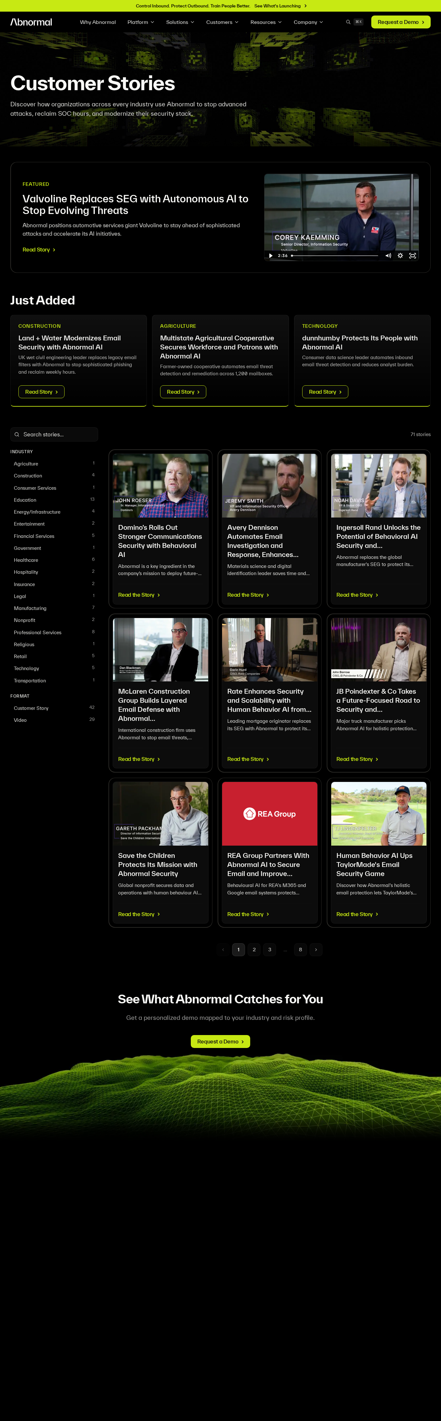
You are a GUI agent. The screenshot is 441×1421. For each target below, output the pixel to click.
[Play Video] (270, 256)
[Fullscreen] (412, 256)
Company (305, 22)
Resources (263, 22)
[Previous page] (223, 949)
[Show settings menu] (400, 256)
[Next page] (316, 949)
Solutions (177, 22)
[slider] (335, 256)
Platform (138, 22)
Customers (219, 22)
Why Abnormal (98, 22)
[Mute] (388, 256)
